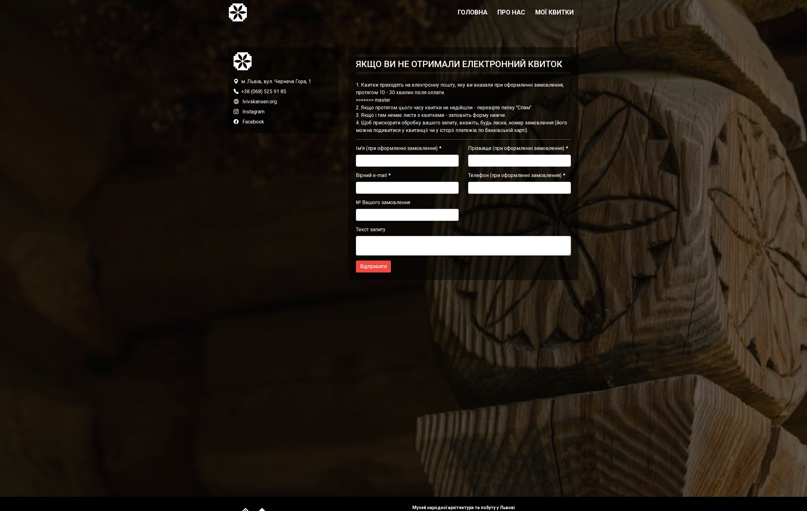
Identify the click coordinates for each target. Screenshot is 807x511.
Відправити (373, 266)
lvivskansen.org (259, 102)
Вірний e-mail (371, 175)
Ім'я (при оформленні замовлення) (397, 148)
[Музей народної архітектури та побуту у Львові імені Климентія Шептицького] (238, 12)
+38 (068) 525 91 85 (263, 92)
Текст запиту (371, 230)
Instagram (253, 112)
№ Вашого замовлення (383, 202)
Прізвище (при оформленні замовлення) (516, 148)
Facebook (253, 122)
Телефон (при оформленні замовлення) (514, 175)
